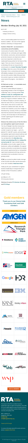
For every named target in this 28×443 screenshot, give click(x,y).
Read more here (18, 163)
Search (21, 11)
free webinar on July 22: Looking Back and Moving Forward (12, 94)
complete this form (10, 430)
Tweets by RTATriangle (6, 423)
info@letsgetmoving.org (7, 418)
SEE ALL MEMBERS (14, 389)
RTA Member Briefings (18, 182)
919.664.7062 (4, 417)
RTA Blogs (7, 184)
